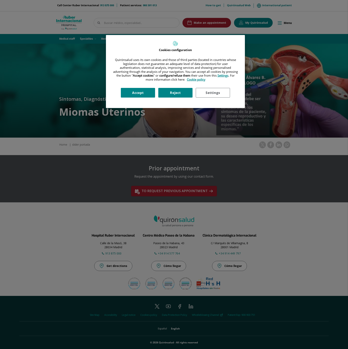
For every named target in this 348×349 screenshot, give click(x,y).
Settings (213, 93)
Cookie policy (196, 79)
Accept (138, 93)
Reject (175, 93)
